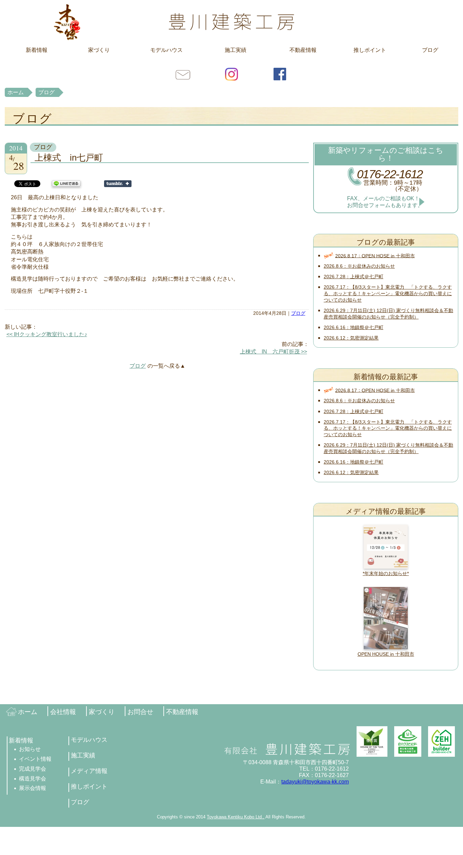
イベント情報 (35, 759)
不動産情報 (303, 50)
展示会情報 (32, 788)
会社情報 (63, 711)
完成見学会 (32, 769)
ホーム (15, 92)
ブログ (430, 50)
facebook (280, 73)
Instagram (231, 73)
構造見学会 (32, 778)
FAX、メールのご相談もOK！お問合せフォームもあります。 (385, 202)
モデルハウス (166, 50)
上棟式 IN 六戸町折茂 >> (273, 351)
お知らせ (30, 749)
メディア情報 (89, 771)
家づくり (99, 50)
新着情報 (36, 50)
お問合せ (183, 73)
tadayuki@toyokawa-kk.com (315, 782)
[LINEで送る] (66, 183)
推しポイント (370, 50)
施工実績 (235, 50)
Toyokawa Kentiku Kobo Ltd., (235, 816)
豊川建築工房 (231, 22)
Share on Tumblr (118, 183)
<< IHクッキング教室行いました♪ (46, 334)
